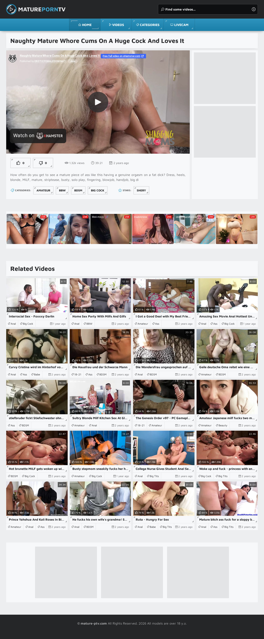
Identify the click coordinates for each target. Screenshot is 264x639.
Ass (157, 323)
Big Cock (97, 190)
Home (87, 25)
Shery (141, 190)
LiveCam (181, 25)
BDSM (78, 190)
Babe (37, 374)
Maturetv (42, 9)
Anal (13, 323)
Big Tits (154, 476)
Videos (118, 25)
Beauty (223, 425)
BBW (62, 190)
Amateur (43, 190)
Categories (149, 25)
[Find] (254, 9)
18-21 (77, 374)
